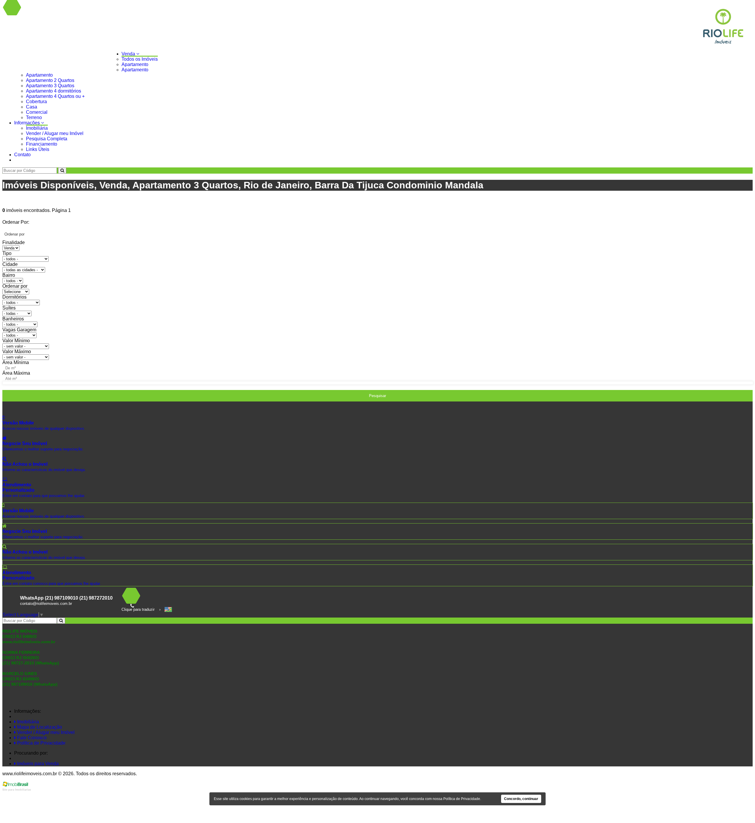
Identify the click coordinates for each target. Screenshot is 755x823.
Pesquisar (377, 396)
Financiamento (41, 144)
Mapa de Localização (39, 727)
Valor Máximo (16, 351)
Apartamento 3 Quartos (50, 85)
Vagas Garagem (19, 329)
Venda (129, 53)
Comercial (36, 112)
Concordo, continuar (521, 799)
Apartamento (135, 64)
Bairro (8, 275)
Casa (31, 106)
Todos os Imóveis (140, 59)
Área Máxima (16, 373)
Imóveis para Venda (37, 763)
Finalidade (13, 242)
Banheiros (13, 318)
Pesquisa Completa (46, 138)
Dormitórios (14, 296)
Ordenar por (14, 286)
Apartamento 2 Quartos (50, 80)
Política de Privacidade (40, 742)
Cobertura (36, 101)
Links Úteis (37, 149)
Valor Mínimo (16, 340)
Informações (27, 122)
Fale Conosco (31, 737)
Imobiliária (37, 128)
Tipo (7, 253)
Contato (22, 154)
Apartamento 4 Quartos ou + (55, 96)
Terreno (34, 117)
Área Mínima (15, 362)
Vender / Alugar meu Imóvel (54, 133)
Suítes (9, 307)
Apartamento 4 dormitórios (53, 90)
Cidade (10, 264)
